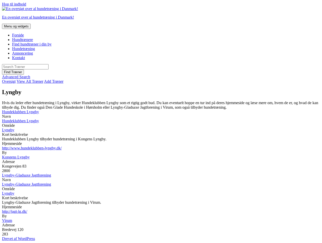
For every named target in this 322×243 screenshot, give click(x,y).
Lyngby (8, 130)
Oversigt (9, 81)
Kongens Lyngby (16, 157)
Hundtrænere (22, 39)
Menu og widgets (16, 26)
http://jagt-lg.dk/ (14, 211)
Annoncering (22, 53)
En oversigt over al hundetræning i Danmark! (38, 17)
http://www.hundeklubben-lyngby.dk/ (32, 148)
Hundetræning (23, 49)
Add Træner (53, 81)
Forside (18, 35)
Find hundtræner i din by (32, 44)
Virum (7, 220)
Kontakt (18, 58)
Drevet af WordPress (18, 238)
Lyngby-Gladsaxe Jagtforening (26, 175)
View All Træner (30, 81)
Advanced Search (16, 77)
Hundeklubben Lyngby (20, 112)
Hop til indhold (14, 4)
